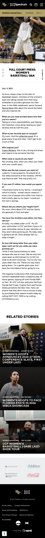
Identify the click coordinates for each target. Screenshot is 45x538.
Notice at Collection (27, 515)
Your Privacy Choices (9, 515)
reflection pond (26, 136)
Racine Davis (7, 108)
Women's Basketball (10, 351)
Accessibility (6, 520)
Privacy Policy (7, 505)
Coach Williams (9, 150)
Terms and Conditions (9, 510)
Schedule (30, 13)
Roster (39, 13)
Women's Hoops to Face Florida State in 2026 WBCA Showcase (21, 403)
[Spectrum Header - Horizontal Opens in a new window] (21, 4)
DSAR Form (24, 510)
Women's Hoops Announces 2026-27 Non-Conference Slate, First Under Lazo (22, 358)
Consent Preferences (22, 505)
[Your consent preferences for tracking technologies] (4, 533)
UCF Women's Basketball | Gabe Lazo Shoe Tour (21, 447)
